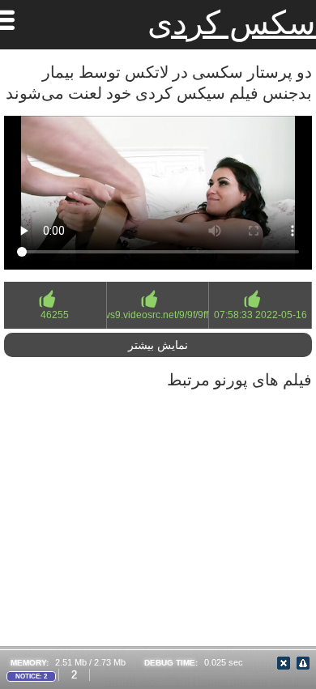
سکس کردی (231, 22)
